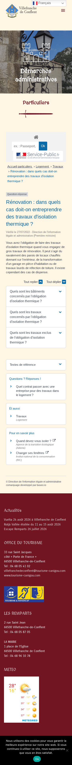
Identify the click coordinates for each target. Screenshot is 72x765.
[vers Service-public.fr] (38, 156)
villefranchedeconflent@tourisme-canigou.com (34, 571)
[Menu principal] (63, 10)
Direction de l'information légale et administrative (34, 481)
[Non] (67, 750)
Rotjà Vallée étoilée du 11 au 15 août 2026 (32, 524)
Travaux (58, 166)
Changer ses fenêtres (30, 453)
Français (44, 3)
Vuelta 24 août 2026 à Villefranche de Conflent (35, 519)
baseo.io (41, 485)
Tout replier (31, 281)
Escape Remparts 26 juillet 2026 (25, 529)
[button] (36, 296)
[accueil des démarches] (36, 137)
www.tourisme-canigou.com (22, 575)
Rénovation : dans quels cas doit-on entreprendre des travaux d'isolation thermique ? (32, 176)
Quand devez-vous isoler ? (34, 441)
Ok (37, 759)
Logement (43, 166)
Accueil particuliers (20, 166)
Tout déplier (54, 281)
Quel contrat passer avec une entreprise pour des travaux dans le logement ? (37, 391)
